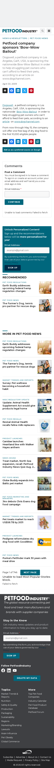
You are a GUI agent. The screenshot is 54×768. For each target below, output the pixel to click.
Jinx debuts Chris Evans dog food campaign (19, 503)
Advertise (20, 757)
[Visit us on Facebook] (3, 670)
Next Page (30, 572)
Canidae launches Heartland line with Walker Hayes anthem (18, 444)
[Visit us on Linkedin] (9, 670)
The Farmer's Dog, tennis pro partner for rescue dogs (19, 305)
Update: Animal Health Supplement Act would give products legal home (19, 405)
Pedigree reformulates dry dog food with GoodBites (18, 540)
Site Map (45, 760)
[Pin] (31, 90)
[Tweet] (24, 90)
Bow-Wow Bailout (27, 111)
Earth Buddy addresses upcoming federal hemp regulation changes (17, 288)
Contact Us (45, 757)
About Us (32, 757)
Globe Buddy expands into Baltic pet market (18, 482)
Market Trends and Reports (18, 380)
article (6, 121)
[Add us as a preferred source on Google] (37, 141)
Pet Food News (39, 38)
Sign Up (12, 268)
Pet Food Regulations (14, 282)
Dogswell (8, 105)
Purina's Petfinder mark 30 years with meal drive (24, 559)
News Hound (9, 458)
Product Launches (12, 438)
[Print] (5, 90)
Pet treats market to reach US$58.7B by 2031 (18, 521)
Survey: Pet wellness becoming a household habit (16, 386)
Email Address (13, 189)
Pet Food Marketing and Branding (16, 497)
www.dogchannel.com (27, 121)
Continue (14, 202)
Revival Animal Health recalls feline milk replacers (19, 423)
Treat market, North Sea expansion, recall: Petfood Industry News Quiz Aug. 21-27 (19, 464)
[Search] (42, 30)
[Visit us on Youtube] (15, 670)
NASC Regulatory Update (16, 400)
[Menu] (48, 30)
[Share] (11, 90)
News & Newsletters (15, 38)
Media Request (14, 760)
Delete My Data (27, 678)
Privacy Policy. (11, 262)
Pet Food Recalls (12, 419)
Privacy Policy (32, 760)
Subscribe (8, 757)
